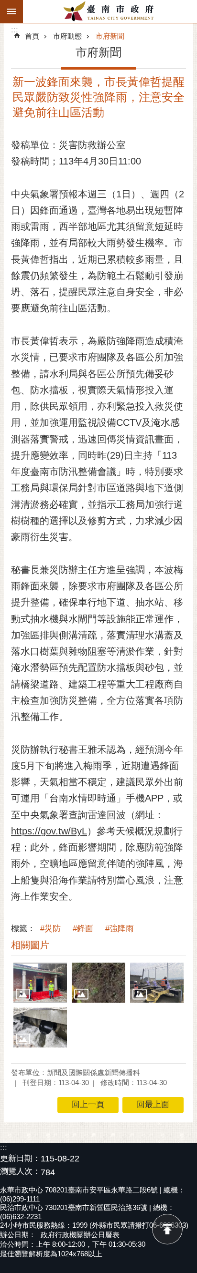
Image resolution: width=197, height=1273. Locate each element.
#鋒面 (83, 928)
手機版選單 (11, 11)
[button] (40, 983)
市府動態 (67, 36)
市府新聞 (110, 36)
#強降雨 (119, 928)
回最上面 (167, 1229)
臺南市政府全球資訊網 (110, 11)
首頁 (32, 36)
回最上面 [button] (153, 1104)
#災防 (50, 928)
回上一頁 (88, 1104)
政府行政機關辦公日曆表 (80, 1235)
